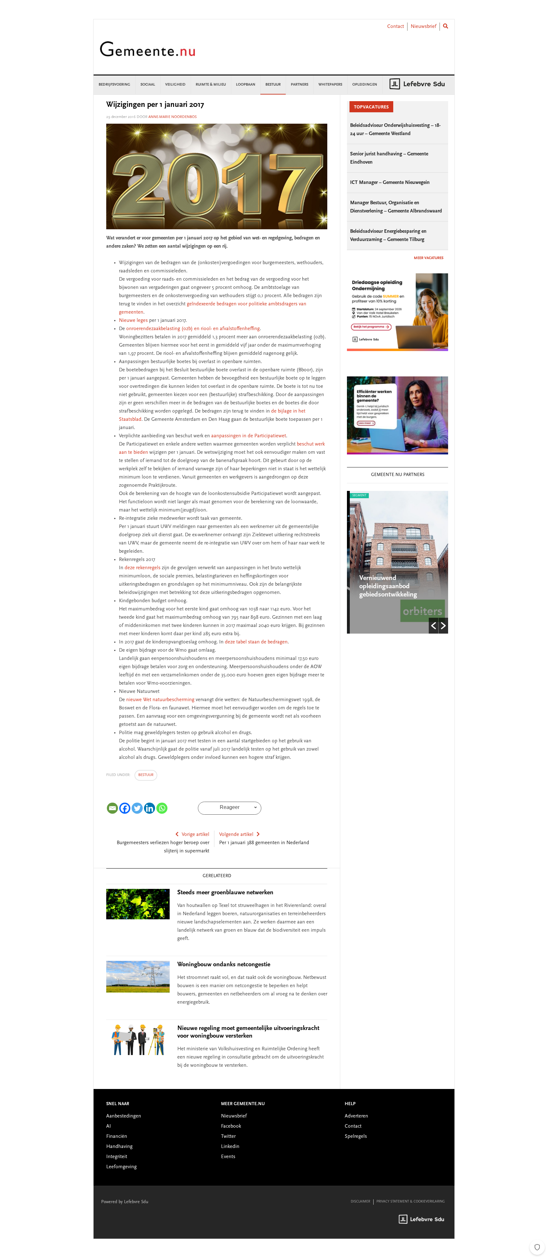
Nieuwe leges (133, 320)
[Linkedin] (149, 808)
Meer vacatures (428, 258)
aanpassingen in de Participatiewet (248, 436)
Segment (356, 495)
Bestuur (145, 775)
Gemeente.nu (147, 53)
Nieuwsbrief (423, 26)
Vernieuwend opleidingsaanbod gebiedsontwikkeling (385, 586)
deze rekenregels (142, 567)
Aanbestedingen (123, 1116)
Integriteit (116, 1156)
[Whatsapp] (161, 808)
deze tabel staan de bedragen (256, 642)
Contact (395, 26)
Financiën (116, 1136)
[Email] (112, 808)
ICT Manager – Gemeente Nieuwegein (390, 182)
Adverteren (356, 1116)
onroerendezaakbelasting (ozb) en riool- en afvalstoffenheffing (193, 328)
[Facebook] (124, 808)
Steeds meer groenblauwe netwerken (225, 893)
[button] (433, 626)
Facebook (231, 1126)
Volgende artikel (236, 834)
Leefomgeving (121, 1167)
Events (228, 1156)
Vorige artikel (195, 834)
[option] (397, 562)
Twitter (228, 1136)
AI (108, 1126)
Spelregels (356, 1136)
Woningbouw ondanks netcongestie (223, 964)
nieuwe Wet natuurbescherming (160, 699)
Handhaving (119, 1146)
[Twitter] (137, 808)
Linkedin (230, 1146)
